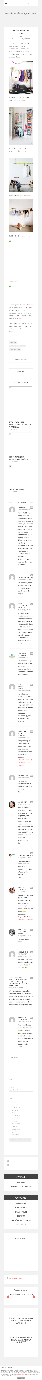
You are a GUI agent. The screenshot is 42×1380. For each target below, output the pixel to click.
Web (10, 1098)
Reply (31, 507)
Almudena (22, 802)
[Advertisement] (21, 1255)
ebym (22, 372)
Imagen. (24, 151)
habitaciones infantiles (18, 346)
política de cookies (22, 1374)
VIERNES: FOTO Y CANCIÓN (21, 1187)
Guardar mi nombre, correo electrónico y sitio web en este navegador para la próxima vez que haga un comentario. (16, 1121)
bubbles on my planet (23, 953)
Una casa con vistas (22, 889)
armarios (13, 342)
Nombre (12, 1079)
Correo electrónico (13, 1089)
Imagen (23, 100)
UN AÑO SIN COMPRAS (21, 1220)
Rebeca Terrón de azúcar (22, 606)
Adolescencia (21, 1208)
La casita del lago (22, 654)
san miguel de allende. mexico (24, 1295)
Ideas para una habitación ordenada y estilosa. (20, 424)
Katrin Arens (25, 236)
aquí (20, 318)
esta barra (29, 305)
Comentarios (21, 359)
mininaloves (23, 775)
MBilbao (21, 507)
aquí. (15, 281)
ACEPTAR (21, 1378)
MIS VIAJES (21, 1216)
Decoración (21, 1212)
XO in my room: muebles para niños (18, 458)
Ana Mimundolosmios (25, 576)
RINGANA (21, 1182)
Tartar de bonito (17, 489)
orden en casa (15, 349)
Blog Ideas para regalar (22, 733)
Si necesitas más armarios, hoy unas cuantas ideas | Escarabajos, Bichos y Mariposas (19, 982)
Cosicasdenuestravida (25, 856)
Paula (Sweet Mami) (21, 686)
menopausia (21, 1203)
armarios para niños (23, 1018)
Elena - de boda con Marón (22, 932)
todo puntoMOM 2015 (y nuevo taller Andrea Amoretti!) (21, 1340)
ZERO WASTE (21, 1224)
